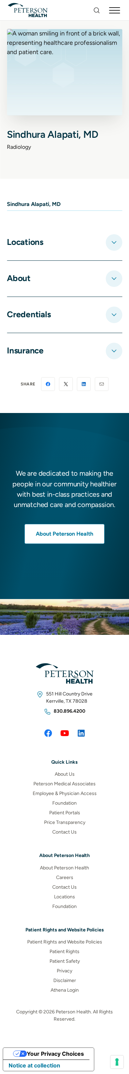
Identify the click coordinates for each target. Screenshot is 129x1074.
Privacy (64, 971)
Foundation (64, 803)
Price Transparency (64, 822)
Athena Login (65, 990)
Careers (64, 877)
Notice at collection (34, 1065)
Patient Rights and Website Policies (64, 942)
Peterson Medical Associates (64, 784)
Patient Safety (65, 961)
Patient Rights (64, 951)
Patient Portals (64, 813)
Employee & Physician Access (65, 793)
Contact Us (64, 832)
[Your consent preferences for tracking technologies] (116, 1061)
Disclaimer (64, 980)
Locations (64, 897)
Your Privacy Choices (55, 1053)
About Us (65, 774)
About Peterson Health (64, 533)
